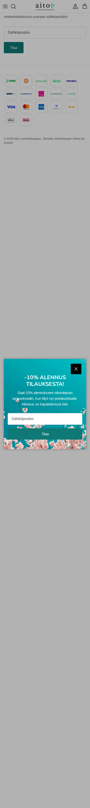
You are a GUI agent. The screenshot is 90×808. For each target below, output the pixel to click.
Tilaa (45, 434)
